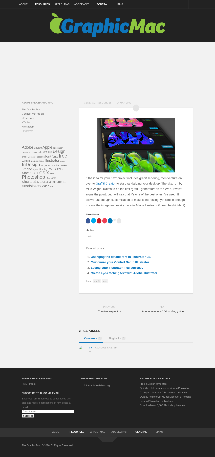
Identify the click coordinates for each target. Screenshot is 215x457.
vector (37, 186)
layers (35, 169)
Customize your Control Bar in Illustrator (120, 262)
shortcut (29, 182)
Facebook (40, 157)
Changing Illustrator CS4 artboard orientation (164, 392)
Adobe (27, 147)
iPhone (27, 169)
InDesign (31, 164)
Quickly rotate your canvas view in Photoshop (165, 388)
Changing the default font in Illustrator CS (121, 257)
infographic (46, 165)
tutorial (27, 186)
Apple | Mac (62, 4)
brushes (26, 152)
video (45, 186)
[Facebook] (160, 447)
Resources (42, 4)
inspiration (57, 165)
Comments (92, 338)
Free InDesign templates (153, 383)
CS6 (50, 152)
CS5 (45, 152)
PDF (52, 173)
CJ (90, 347)
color (40, 152)
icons (41, 161)
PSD (48, 178)
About (23, 4)
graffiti (97, 281)
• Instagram (28, 126)
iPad (65, 165)
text (49, 182)
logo (46, 169)
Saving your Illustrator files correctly (117, 267)
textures (57, 182)
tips (64, 182)
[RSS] (190, 447)
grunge (34, 161)
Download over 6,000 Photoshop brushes (162, 405)
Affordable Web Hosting (97, 385)
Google (26, 160)
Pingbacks (116, 338)
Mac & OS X (56, 169)
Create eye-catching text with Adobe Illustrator (124, 273)
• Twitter (26, 122)
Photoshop (33, 177)
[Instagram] (184, 447)
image (62, 161)
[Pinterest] (172, 447)
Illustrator (51, 160)
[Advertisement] (107, 67)
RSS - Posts (29, 383)
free (63, 156)
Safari (53, 178)
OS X (44, 173)
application (58, 148)
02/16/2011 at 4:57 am (106, 347)
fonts (55, 156)
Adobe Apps (81, 4)
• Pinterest (27, 131)
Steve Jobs (41, 182)
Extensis (31, 157)
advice (38, 147)
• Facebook (28, 118)
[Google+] (178, 447)
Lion (41, 169)
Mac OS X (30, 173)
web (105, 281)
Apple (47, 147)
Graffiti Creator (106, 183)
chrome (34, 152)
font (48, 156)
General (102, 4)
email (24, 157)
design (59, 151)
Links (119, 4)
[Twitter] (166, 447)
